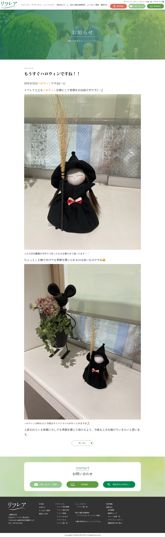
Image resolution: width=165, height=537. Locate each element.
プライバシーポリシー (132, 2)
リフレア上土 (61, 520)
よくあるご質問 (93, 5)
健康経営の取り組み (115, 523)
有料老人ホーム (62, 5)
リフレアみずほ (62, 516)
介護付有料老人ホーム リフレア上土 (88, 521)
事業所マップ (112, 513)
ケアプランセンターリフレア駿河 (88, 515)
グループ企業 (145, 2)
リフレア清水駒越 (63, 507)
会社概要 (111, 510)
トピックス (25, 5)
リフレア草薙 (61, 513)
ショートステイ (49, 5)
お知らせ (42, 507)
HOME (41, 504)
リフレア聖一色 (62, 523)
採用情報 (109, 504)
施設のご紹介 (43, 514)
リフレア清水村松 (63, 510)
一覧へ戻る (81, 443)
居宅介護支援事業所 (77, 5)
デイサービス (36, 5)
